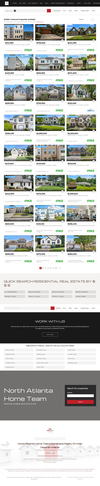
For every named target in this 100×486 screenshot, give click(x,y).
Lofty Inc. (76, 477)
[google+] (64, 439)
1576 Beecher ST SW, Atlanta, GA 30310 (78, 105)
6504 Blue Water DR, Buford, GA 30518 (78, 165)
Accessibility (34, 479)
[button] (7, 3)
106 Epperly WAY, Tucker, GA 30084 (14, 75)
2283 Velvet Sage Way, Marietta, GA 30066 (48, 105)
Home (14, 3)
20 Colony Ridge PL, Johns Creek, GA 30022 (48, 44)
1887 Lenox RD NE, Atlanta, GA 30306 (78, 195)
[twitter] (42, 439)
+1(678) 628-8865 (50, 453)
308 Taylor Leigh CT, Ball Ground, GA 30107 (79, 44)
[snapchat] (58, 439)
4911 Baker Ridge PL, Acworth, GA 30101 (47, 256)
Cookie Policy (29, 477)
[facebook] (36, 439)
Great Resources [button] (58, 3)
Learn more (40, 21)
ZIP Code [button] (87, 3)
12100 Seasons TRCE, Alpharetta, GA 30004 (79, 256)
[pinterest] (61, 439)
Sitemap (58, 477)
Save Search (57, 10)
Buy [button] (41, 3)
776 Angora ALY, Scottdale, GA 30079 (46, 165)
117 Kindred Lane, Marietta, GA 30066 (15, 105)
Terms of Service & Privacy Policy (16, 477)
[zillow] (45, 439)
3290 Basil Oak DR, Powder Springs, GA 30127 (17, 44)
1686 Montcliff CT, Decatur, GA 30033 (78, 135)
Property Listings (50, 477)
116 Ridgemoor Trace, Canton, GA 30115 (78, 75)
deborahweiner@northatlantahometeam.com (50, 455)
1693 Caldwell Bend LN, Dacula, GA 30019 (16, 256)
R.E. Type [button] (22, 3)
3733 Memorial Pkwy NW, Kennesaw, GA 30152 (49, 195)
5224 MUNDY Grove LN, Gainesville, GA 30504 (17, 135)
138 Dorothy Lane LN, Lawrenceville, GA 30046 (17, 225)
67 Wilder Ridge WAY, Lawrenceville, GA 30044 (49, 225)
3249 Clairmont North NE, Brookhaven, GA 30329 (81, 225)
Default (81, 19)
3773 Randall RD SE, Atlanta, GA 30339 (46, 135)
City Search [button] (33, 3)
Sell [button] (47, 3)
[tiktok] (55, 439)
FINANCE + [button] (71, 3)
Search (58, 308)
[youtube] (51, 439)
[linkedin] (39, 439)
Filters (93, 10)
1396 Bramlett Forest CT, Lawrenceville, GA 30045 (18, 165)
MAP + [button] (79, 3)
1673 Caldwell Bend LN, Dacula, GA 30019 (47, 75)
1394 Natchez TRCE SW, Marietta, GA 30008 (17, 195)
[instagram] (48, 439)
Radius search (9, 11)
